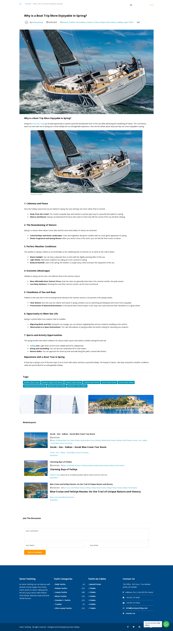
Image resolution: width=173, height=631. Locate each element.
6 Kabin (92, 604)
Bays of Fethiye (57, 440)
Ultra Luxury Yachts (63, 608)
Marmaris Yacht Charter (77, 386)
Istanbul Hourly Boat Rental (34, 386)
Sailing (33, 346)
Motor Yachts (60, 596)
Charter (89, 22)
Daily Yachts (60, 584)
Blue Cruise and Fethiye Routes (74, 488)
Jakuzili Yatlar (95, 584)
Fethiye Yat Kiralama (130, 488)
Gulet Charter (87, 5)
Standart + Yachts (62, 600)
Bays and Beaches (69, 465)
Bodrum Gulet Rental (73, 382)
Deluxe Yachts (61, 588)
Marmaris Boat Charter (56, 386)
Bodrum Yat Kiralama (77, 22)
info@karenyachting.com (137, 608)
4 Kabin (92, 596)
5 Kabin (92, 600)
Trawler (58, 604)
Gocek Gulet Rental (126, 382)
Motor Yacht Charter (106, 5)
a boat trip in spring (38, 123)
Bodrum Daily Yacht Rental (52, 382)
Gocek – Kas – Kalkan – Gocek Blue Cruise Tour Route (69, 452)
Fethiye (98, 440)
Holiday (120, 22)
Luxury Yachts (61, 592)
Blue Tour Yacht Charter (71, 440)
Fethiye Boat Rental (91, 382)
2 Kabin (92, 588)
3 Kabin (92, 592)
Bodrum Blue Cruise (31, 382)
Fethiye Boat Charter (108, 440)
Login (146, 5)
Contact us (130, 613)
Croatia (96, 22)
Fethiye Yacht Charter (108, 22)
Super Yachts (128, 22)
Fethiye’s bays (55, 475)
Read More (54, 455)
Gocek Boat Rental (109, 382)
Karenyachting (37, 22)
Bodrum (65, 22)
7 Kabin (92, 608)
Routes (121, 5)
